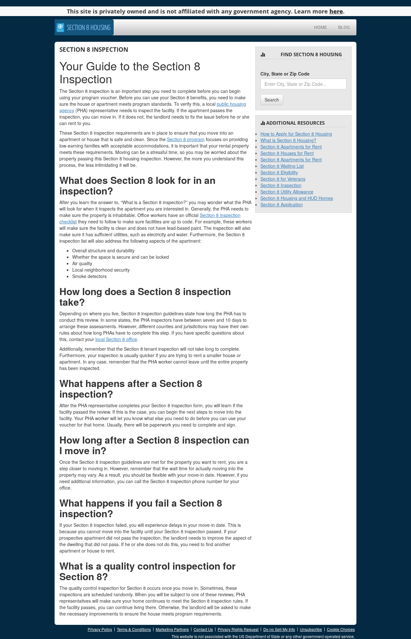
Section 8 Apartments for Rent (291, 146)
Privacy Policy (100, 629)
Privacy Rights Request (238, 629)
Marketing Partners (172, 629)
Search (272, 99)
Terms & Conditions (134, 629)
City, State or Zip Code (285, 73)
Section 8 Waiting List (282, 166)
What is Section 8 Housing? (288, 140)
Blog (344, 27)
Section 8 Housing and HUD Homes (296, 198)
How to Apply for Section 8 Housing (296, 133)
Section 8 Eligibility (279, 172)
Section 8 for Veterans (282, 179)
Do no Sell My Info (279, 629)
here (336, 11)
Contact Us (203, 629)
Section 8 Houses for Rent (287, 153)
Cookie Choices (341, 629)
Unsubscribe (311, 629)
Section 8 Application (281, 204)
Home (320, 27)
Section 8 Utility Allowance (286, 191)
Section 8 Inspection (281, 185)
